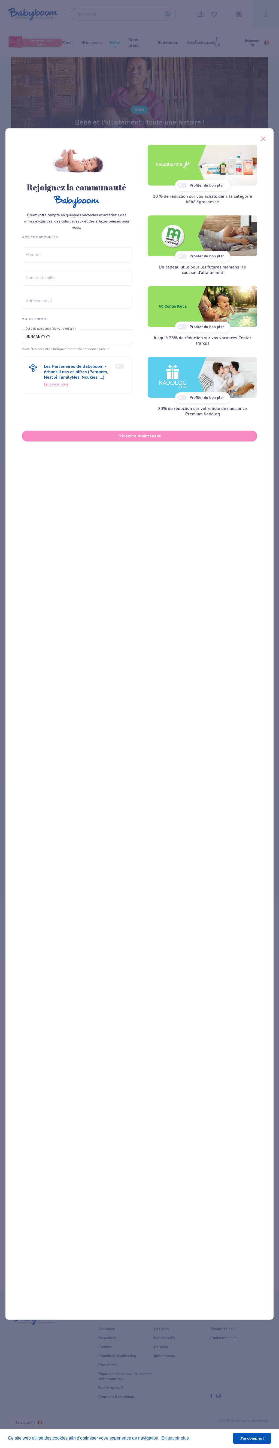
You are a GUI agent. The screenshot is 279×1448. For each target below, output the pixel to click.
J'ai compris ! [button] (252, 1438)
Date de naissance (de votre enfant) (51, 329)
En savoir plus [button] (175, 1438)
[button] (76, 375)
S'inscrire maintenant (139, 436)
